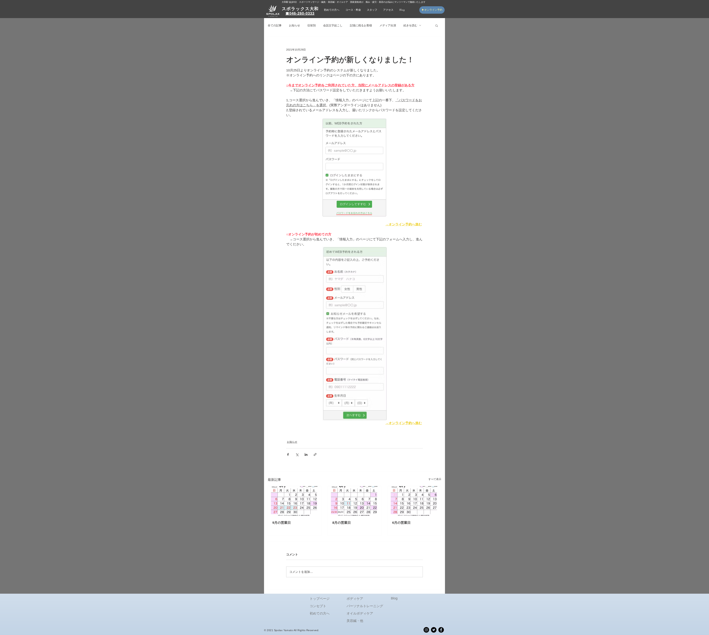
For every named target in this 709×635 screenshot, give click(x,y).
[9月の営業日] (294, 501)
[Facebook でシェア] (288, 454)
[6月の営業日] (414, 501)
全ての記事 (275, 25)
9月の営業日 (281, 522)
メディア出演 (387, 25)
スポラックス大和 (300, 8)
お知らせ (294, 25)
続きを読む (410, 25)
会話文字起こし (332, 25)
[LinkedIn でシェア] (306, 454)
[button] (353, 9)
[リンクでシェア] (315, 454)
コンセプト (318, 606)
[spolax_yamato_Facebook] (441, 630)
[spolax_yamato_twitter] (433, 630)
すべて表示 (434, 479)
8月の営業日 (341, 522)
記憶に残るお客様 (361, 25)
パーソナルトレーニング (365, 606)
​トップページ (320, 599)
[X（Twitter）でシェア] (297, 454)
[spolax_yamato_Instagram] (426, 630)
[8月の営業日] (354, 501)
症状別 (311, 25)
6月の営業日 (401, 522)
